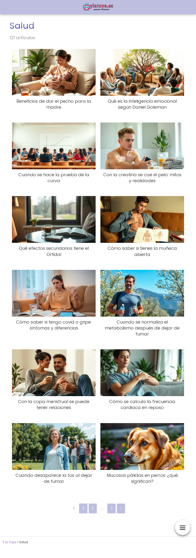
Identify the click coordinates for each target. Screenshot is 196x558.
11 (112, 508)
